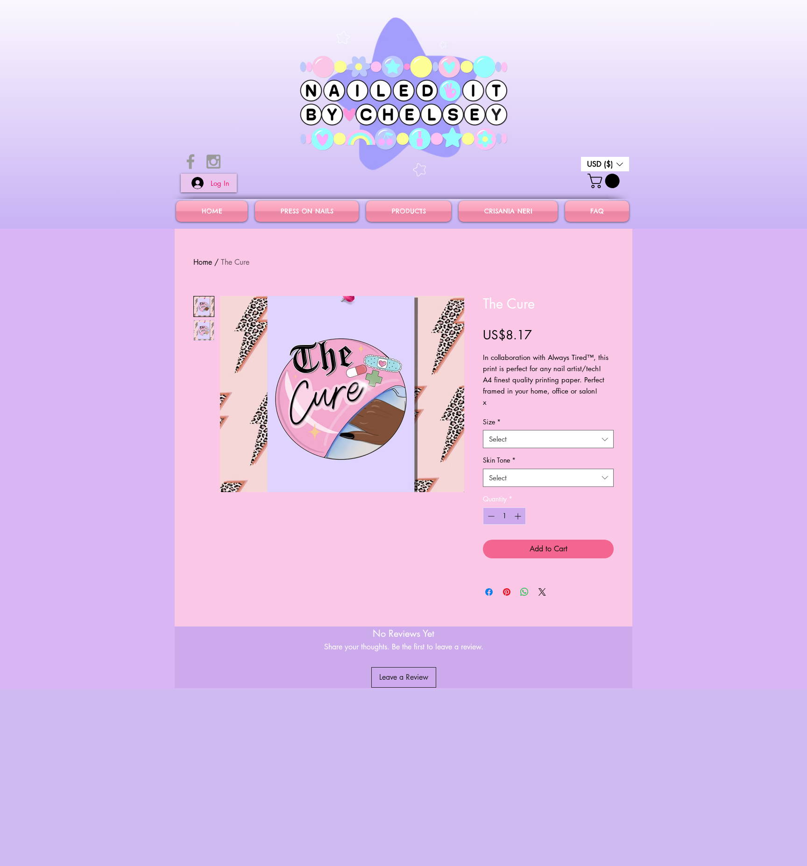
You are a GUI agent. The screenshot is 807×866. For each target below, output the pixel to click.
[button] (605, 164)
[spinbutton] (504, 516)
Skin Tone (499, 460)
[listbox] (605, 164)
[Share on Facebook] (489, 592)
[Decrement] (490, 516)
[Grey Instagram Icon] (213, 161)
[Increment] (518, 516)
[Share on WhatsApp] (524, 592)
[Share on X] (542, 592)
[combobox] (548, 439)
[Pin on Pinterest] (506, 592)
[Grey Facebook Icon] (190, 161)
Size (492, 421)
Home (202, 262)
